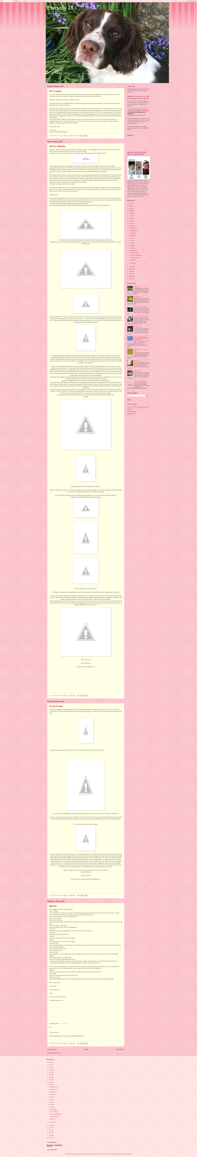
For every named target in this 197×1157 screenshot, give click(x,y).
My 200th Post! (137, 296)
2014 (130, 271)
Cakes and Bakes (131, 411)
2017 (130, 226)
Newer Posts (52, 1049)
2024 (130, 208)
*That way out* (138, 327)
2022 (130, 213)
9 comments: (71, 135)
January (133, 263)
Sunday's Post (137, 361)
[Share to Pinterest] (86, 136)
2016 (130, 266)
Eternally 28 (60, 7)
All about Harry (131, 413)
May (132, 243)
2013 (130, 274)
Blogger (129, 1154)
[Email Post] (77, 135)
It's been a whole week (139, 381)
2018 (130, 223)
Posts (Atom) (57, 1053)
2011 (130, 279)
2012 (130, 276)
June (132, 240)
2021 (130, 216)
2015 (130, 269)
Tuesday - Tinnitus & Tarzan (141, 317)
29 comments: (72, 1043)
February (133, 250)
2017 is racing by (55, 91)
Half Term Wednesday (57, 146)
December (133, 228)
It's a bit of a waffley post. (140, 306)
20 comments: (72, 695)
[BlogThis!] (82, 136)
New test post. (137, 371)
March (132, 248)
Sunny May (136, 286)
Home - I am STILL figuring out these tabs (138, 407)
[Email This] (80, 136)
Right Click (53, 906)
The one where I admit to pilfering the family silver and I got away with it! (141, 338)
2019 (130, 221)
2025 (130, 206)
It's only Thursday (56, 706)
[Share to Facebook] (85, 136)
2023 (130, 211)
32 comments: (72, 895)
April (132, 245)
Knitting (129, 409)
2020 (130, 218)
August (132, 235)
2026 (130, 203)
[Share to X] (83, 136)
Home (86, 1049)
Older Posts (120, 1049)
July (132, 238)
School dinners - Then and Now (140, 350)
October (133, 233)
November (133, 230)
